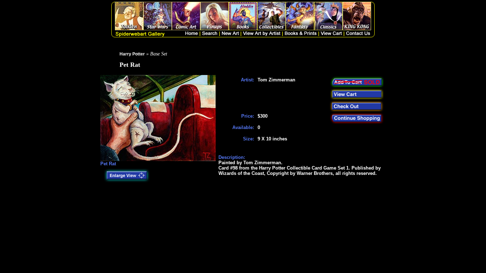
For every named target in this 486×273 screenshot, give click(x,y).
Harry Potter (132, 54)
